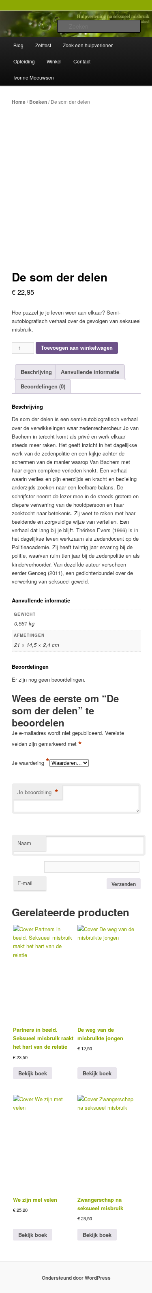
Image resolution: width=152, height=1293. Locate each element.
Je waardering (30, 762)
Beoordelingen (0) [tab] (43, 386)
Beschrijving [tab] (36, 372)
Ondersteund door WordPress (76, 1277)
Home (19, 101)
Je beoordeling (37, 792)
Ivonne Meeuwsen (33, 77)
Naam (24, 843)
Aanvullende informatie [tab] (90, 372)
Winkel (54, 61)
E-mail (24, 883)
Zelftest (43, 45)
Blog (18, 45)
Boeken (38, 101)
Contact (81, 61)
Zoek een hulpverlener (88, 45)
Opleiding (24, 61)
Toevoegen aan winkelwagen (77, 348)
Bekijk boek (32, 1073)
